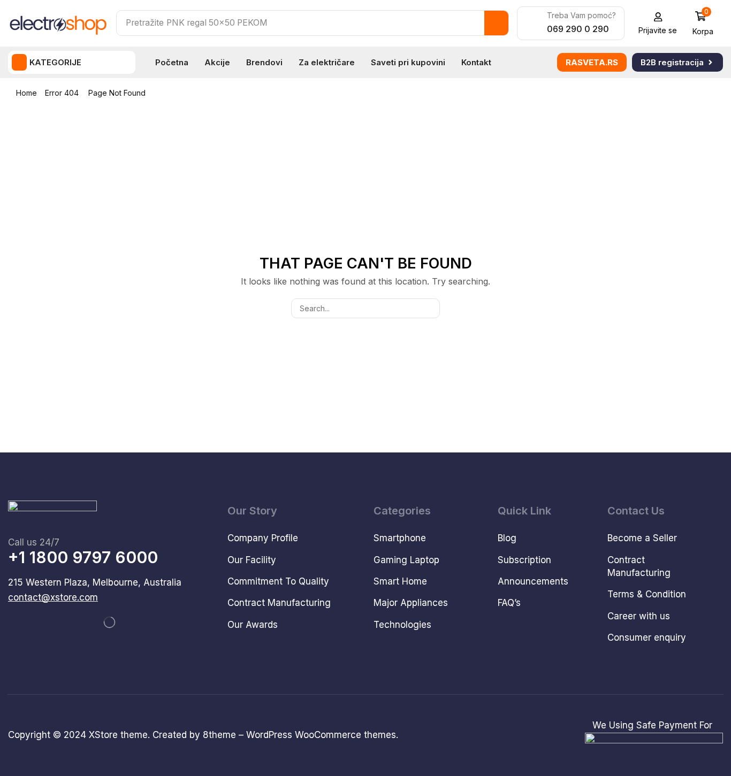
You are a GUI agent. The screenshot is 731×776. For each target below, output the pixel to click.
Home (26, 92)
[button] (658, 23)
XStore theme (118, 734)
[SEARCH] (430, 308)
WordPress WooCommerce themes (321, 734)
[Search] (496, 23)
